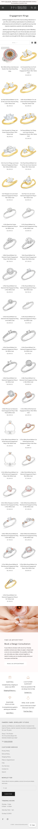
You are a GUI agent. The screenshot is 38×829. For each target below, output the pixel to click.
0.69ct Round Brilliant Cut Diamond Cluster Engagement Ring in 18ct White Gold (10, 257)
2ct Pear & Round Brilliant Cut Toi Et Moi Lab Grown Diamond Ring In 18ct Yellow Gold (9, 101)
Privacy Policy (6, 751)
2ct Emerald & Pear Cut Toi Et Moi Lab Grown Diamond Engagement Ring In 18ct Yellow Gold (28, 69)
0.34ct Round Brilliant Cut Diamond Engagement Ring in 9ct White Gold (28, 318)
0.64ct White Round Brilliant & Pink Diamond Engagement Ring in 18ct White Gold (9, 535)
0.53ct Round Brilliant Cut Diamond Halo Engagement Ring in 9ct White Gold (9, 318)
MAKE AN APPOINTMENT (15, 663)
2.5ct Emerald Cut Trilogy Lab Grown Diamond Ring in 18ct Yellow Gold (10, 132)
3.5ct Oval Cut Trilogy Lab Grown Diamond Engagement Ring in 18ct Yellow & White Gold (10, 164)
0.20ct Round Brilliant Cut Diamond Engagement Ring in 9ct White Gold (10, 349)
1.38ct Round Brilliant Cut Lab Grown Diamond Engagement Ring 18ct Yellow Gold (28, 101)
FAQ (3, 763)
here (33, 36)
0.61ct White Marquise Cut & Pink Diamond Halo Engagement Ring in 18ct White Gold (9, 504)
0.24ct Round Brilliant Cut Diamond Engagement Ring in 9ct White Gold (28, 349)
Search (4, 772)
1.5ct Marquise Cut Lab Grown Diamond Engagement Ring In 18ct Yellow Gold (10, 195)
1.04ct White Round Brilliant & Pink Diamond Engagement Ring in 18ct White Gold (28, 504)
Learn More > (10, 713)
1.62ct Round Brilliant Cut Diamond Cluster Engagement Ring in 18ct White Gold (28, 257)
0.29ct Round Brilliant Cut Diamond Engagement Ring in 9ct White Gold (10, 380)
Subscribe (8, 794)
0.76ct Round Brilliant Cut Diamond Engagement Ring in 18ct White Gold (28, 287)
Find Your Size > (28, 711)
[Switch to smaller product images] (35, 43)
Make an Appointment (8, 760)
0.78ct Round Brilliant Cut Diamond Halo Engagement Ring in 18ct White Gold (9, 287)
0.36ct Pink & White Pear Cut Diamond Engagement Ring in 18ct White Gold (28, 474)
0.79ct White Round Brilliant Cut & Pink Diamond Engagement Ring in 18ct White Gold (28, 566)
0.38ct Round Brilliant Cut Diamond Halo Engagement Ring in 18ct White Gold (28, 380)
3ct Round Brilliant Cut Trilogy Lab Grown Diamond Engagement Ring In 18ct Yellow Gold (28, 133)
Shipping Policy (6, 757)
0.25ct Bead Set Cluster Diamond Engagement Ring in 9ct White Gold (10, 226)
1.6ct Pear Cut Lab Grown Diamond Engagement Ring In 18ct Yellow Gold (28, 195)
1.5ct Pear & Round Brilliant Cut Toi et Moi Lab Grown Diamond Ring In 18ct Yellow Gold (28, 164)
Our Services (5, 766)
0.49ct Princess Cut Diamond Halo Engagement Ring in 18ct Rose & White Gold (10, 410)
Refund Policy (6, 754)
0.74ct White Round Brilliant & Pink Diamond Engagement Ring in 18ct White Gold (9, 566)
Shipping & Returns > (10, 690)
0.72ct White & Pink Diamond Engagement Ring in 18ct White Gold (28, 410)
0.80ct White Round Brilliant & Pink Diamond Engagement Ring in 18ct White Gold (28, 535)
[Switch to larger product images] (32, 43)
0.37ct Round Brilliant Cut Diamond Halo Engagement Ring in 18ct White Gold (28, 226)
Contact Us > (28, 692)
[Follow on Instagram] (7, 819)
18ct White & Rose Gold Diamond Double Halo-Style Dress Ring (10, 68)
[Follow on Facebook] (3, 819)
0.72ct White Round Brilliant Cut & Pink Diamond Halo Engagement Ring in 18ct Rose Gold (28, 442)
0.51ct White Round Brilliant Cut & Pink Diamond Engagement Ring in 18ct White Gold (9, 441)
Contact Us (5, 769)
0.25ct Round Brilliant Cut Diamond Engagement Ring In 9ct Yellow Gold (10, 597)
